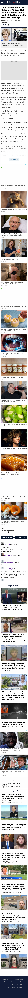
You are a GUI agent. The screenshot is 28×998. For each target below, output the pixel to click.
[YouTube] (1, 532)
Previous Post (8, 537)
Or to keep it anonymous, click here (14, 785)
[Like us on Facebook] (3, 532)
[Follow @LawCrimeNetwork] (10, 532)
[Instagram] (6, 532)
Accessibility (19, 981)
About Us (15, 979)
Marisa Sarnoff (5, 20)
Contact (8, 987)
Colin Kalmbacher (7, 921)
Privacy (13, 981)
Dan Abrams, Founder (17, 987)
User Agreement (6, 984)
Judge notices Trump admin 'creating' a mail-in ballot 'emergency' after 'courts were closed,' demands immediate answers (12, 609)
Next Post (19, 537)
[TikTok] (5, 532)
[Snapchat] (12, 532)
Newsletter (6, 981)
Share (4, 24)
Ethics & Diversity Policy (18, 984)
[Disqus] (14, 561)
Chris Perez (5, 892)
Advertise (21, 979)
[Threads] (8, 532)
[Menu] (2, 2)
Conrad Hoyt (5, 861)
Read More (14, 159)
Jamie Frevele (5, 802)
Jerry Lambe (5, 831)
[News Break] (13, 532)
